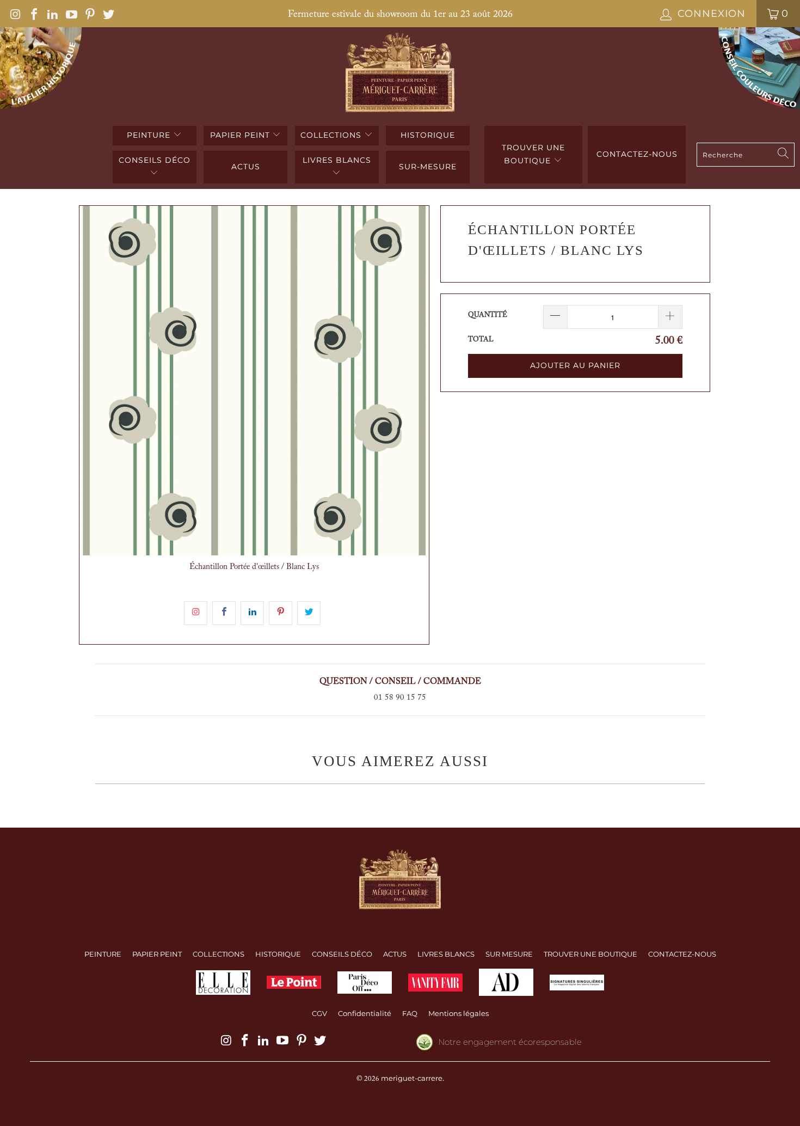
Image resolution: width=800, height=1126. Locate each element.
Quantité (487, 315)
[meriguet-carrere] (400, 73)
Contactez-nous (637, 154)
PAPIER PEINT (241, 135)
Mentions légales (458, 1013)
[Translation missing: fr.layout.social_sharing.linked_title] (252, 613)
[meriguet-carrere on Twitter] (107, 14)
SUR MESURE (509, 954)
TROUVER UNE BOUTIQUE (533, 154)
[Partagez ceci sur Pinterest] (280, 613)
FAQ (409, 1013)
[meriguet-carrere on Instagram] (14, 14)
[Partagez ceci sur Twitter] (309, 613)
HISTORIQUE (428, 135)
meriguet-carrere (411, 1078)
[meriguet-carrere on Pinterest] (89, 14)
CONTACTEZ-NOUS (682, 954)
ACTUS (245, 167)
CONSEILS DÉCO (154, 160)
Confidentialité (364, 1013)
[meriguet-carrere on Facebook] (33, 14)
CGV (319, 1013)
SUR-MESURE (428, 167)
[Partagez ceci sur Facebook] (224, 613)
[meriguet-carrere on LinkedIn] (51, 14)
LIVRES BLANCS (337, 160)
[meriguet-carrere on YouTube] (70, 14)
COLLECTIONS (332, 135)
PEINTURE (150, 135)
